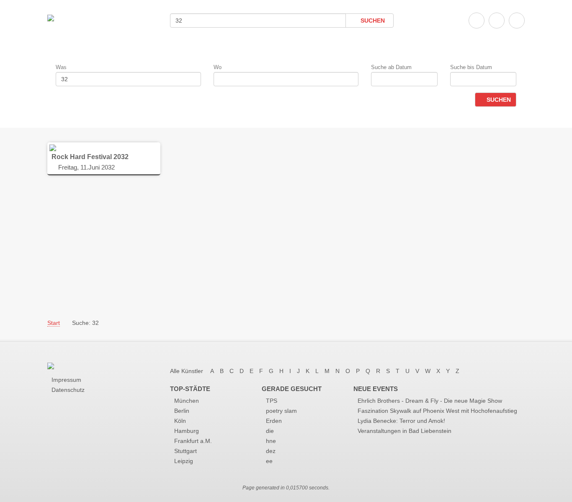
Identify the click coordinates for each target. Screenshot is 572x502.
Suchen (372, 20)
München (186, 400)
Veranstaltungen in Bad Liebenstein (404, 430)
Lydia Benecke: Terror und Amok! (401, 420)
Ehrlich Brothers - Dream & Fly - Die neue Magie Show (430, 400)
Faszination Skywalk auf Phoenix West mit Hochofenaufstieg (437, 410)
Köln (180, 420)
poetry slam (281, 410)
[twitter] (497, 20)
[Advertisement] (286, 246)
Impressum (66, 379)
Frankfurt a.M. (193, 441)
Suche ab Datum (391, 67)
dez (271, 451)
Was (61, 67)
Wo (218, 67)
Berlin (181, 410)
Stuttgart (185, 451)
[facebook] (476, 20)
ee (269, 461)
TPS (271, 400)
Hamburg (186, 430)
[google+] (517, 20)
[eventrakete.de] (50, 17)
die (270, 430)
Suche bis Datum (471, 67)
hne (271, 441)
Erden (274, 420)
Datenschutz (68, 389)
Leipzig (183, 461)
